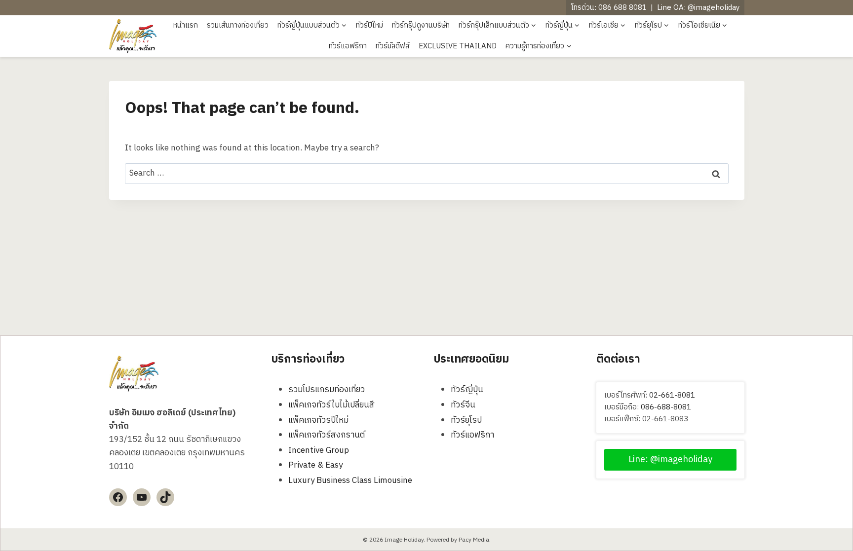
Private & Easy (315, 465)
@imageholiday (713, 7)
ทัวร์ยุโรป (466, 420)
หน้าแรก (185, 25)
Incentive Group (318, 450)
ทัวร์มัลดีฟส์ (393, 46)
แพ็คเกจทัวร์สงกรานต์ (326, 435)
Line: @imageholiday (670, 459)
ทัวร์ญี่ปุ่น (467, 390)
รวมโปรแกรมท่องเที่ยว (326, 390)
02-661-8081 (672, 395)
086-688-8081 (666, 407)
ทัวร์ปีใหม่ (369, 25)
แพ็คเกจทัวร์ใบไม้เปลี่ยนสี (331, 405)
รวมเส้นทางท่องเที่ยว (238, 25)
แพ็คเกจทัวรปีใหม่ (318, 420)
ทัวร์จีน (463, 405)
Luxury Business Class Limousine (350, 480)
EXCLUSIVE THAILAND (458, 46)
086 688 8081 (622, 7)
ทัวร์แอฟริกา (348, 46)
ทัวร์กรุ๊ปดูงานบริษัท (421, 25)
